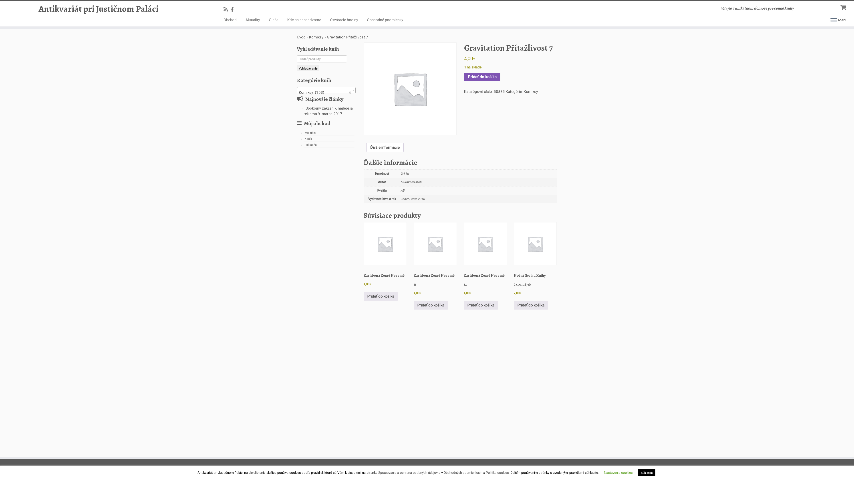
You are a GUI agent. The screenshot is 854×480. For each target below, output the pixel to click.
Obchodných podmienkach (463, 473)
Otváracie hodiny (344, 20)
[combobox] (326, 90)
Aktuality (253, 20)
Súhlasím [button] (647, 472)
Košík (308, 138)
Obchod (230, 20)
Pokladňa (311, 144)
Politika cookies (497, 473)
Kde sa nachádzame (304, 20)
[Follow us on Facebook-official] (234, 9)
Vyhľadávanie (308, 68)
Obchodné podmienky (385, 20)
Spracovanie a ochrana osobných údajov (408, 473)
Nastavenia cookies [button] (618, 473)
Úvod (301, 37)
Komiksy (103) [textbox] (325, 92)
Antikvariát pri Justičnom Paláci (98, 9)
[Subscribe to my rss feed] (227, 9)
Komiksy (316, 37)
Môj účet (310, 132)
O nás (273, 20)
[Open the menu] (833, 20)
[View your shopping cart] (843, 7)
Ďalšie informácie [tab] (385, 147)
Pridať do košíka (482, 76)
